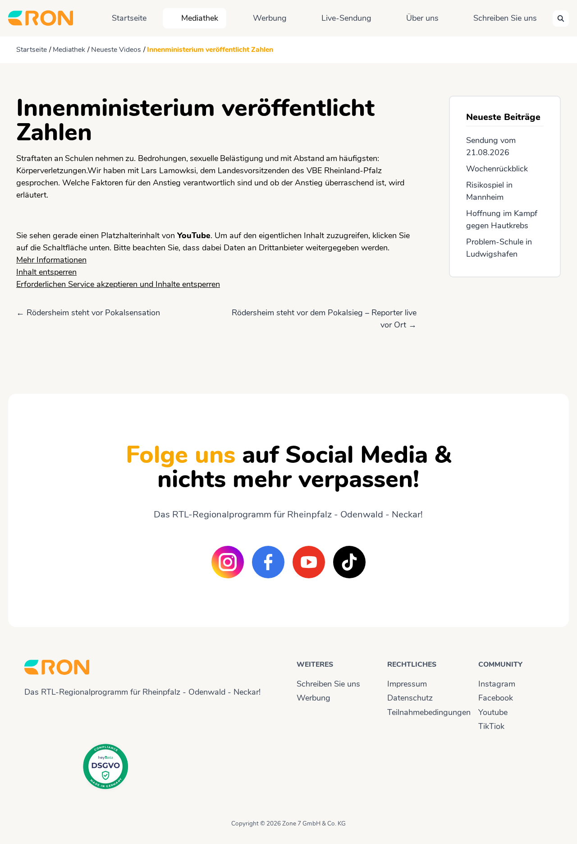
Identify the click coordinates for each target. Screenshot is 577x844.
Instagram (496, 683)
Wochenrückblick (497, 168)
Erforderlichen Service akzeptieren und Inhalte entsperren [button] (118, 284)
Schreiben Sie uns (505, 18)
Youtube (493, 712)
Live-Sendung (346, 18)
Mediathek (199, 18)
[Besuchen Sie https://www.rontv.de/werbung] (505, 327)
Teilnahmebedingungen (424, 712)
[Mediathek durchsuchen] (561, 18)
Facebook (495, 697)
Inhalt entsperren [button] (46, 272)
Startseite (129, 18)
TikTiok (491, 726)
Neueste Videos (116, 50)
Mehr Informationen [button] (51, 259)
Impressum (407, 683)
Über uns (422, 18)
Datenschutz (410, 697)
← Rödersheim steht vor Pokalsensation (88, 312)
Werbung (270, 18)
